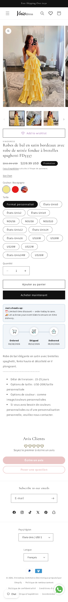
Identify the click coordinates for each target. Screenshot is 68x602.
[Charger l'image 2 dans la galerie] (33, 118)
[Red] (15, 189)
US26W (39, 255)
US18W (54, 238)
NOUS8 (29, 221)
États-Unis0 (50, 204)
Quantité (7, 263)
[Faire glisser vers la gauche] (4, 119)
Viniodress (19, 577)
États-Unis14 (40, 229)
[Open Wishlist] (50, 13)
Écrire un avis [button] (34, 460)
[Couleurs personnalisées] (24, 189)
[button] (7, 13)
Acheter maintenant (34, 295)
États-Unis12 (15, 229)
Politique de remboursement (40, 582)
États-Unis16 (15, 238)
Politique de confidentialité (22, 588)
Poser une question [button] (34, 470)
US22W (29, 246)
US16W (36, 238)
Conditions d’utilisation (51, 588)
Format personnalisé (20, 204)
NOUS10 (48, 221)
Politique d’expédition (27, 594)
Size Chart (7, 175)
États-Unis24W (16, 255)
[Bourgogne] (6, 189)
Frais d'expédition (11, 168)
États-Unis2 (14, 212)
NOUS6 (11, 221)
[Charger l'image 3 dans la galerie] (51, 118)
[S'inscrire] (53, 498)
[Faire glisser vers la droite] (64, 119)
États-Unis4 (38, 212)
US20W (11, 246)
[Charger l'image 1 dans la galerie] (16, 118)
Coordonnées (48, 594)
